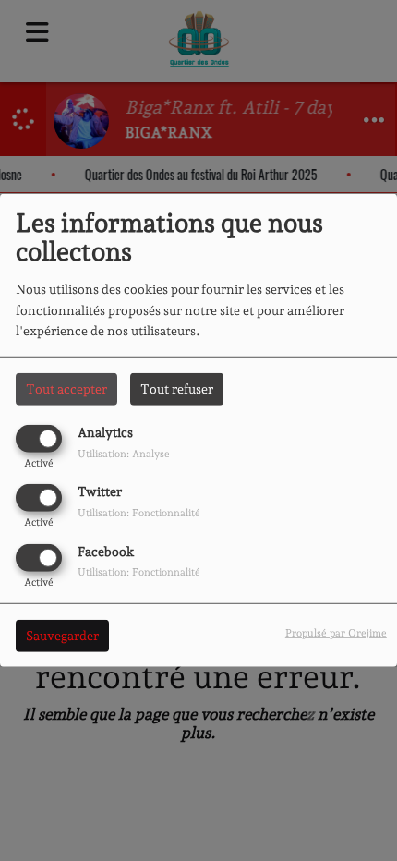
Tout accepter (66, 389)
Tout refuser (176, 389)
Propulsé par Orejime (336, 631)
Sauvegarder (62, 634)
